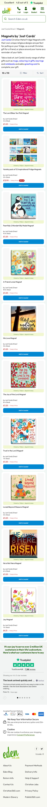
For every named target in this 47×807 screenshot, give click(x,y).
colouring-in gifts (27, 60)
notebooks (10, 64)
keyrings (40, 60)
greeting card (31, 64)
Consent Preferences (26, 735)
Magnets (20, 29)
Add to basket (23, 129)
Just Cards (6, 39)
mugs (15, 60)
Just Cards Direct (8, 29)
